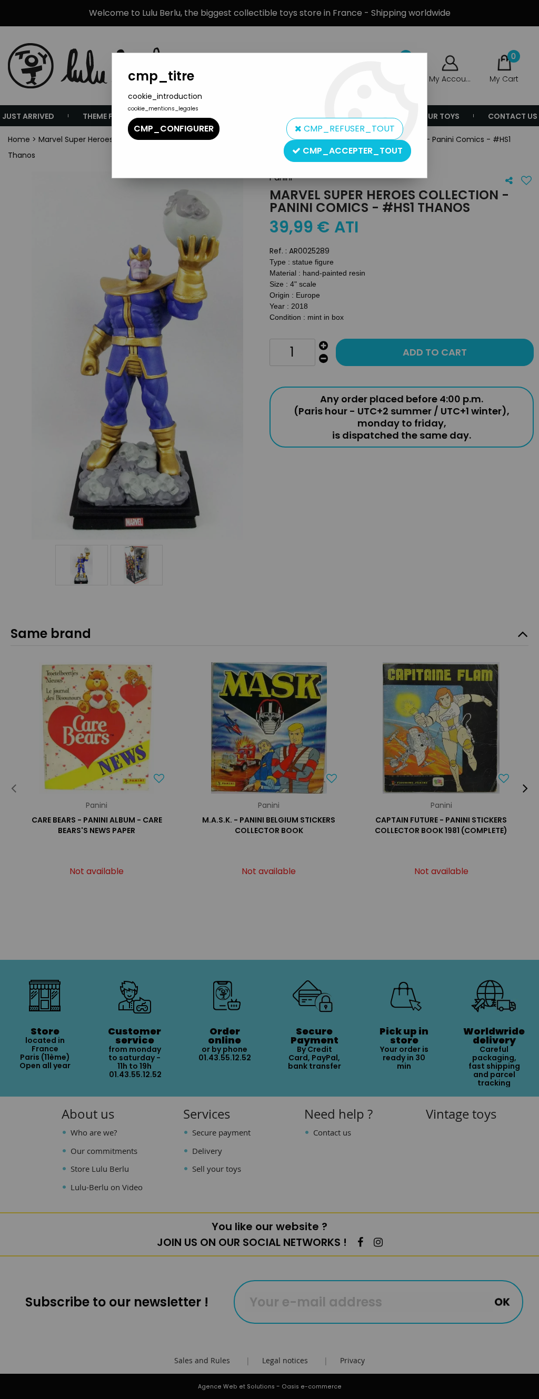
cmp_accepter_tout (352, 151)
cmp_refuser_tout (348, 129)
